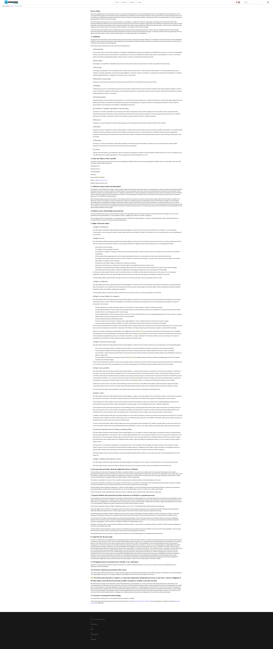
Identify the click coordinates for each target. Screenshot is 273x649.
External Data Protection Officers (141, 601)
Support (132, 2)
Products (124, 2)
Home (117, 2)
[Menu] (268, 2)
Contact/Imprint (94, 634)
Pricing (139, 2)
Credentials (93, 639)
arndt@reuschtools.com (100, 180)
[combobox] (252, 2)
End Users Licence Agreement (98, 619)
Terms (92, 629)
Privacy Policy (94, 624)
